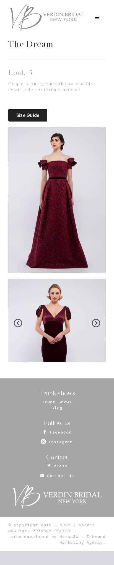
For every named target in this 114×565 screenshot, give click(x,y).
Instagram (60, 442)
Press (60, 466)
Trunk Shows (57, 402)
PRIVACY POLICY (52, 531)
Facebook (61, 432)
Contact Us (60, 476)
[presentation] (18, 323)
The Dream (30, 44)
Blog (56, 408)
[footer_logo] (57, 486)
